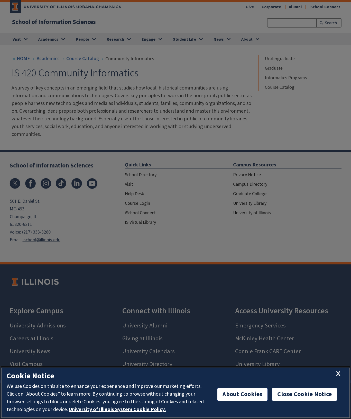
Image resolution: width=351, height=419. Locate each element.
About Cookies (242, 394)
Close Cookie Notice (304, 394)
